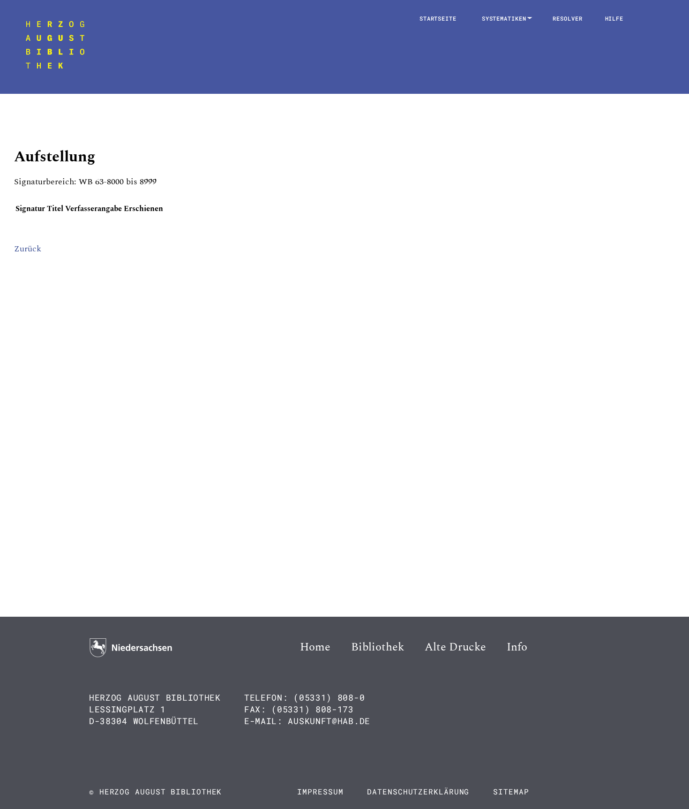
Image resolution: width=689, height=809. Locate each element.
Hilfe (614, 18)
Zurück (27, 248)
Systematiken (506, 18)
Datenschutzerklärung (418, 791)
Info (517, 647)
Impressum (320, 791)
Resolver (567, 18)
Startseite (438, 18)
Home (315, 647)
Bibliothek (377, 647)
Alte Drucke (455, 647)
